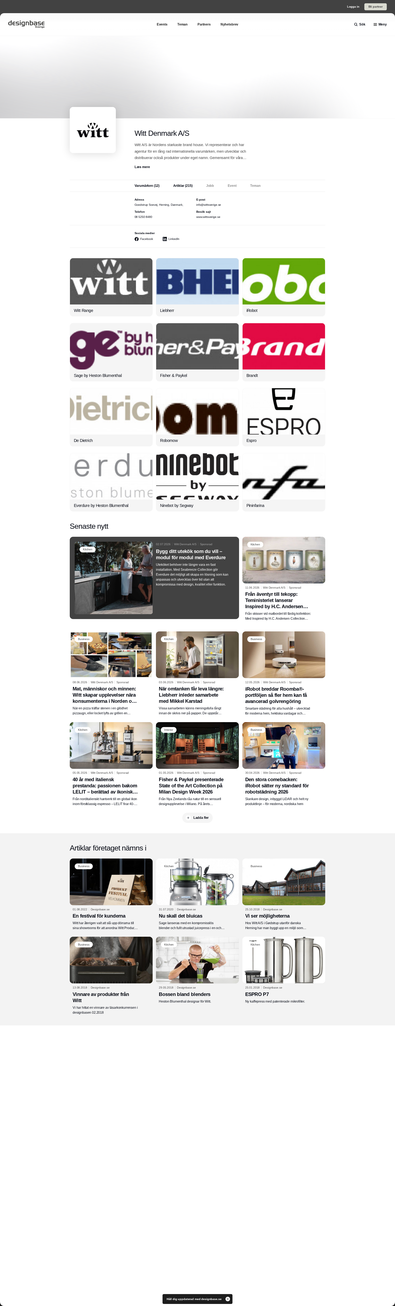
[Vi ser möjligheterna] (283, 895)
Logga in (353, 6)
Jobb (210, 185)
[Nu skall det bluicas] (197, 895)
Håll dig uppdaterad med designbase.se (194, 1299)
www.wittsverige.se (208, 216)
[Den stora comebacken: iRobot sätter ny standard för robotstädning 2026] (283, 764)
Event (232, 185)
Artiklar (183, 185)
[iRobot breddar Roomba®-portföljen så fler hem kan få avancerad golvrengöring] (283, 673)
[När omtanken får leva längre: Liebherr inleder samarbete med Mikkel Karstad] (197, 673)
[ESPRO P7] (283, 970)
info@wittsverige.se (208, 204)
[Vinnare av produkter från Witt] (111, 976)
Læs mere (142, 167)
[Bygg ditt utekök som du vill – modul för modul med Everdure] (154, 578)
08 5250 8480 (143, 216)
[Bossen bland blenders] (197, 970)
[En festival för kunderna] (111, 895)
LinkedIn (173, 239)
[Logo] (26, 24)
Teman (255, 185)
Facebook (146, 239)
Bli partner (375, 6)
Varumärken (147, 185)
